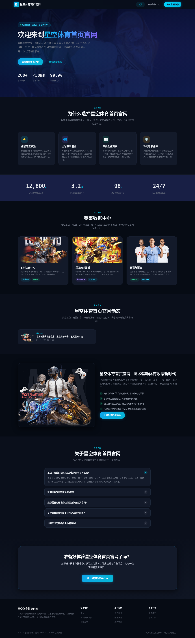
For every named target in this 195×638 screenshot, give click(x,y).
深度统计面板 (82, 267)
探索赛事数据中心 (30, 61)
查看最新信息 (55, 61)
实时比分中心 (28, 267)
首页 (140, 4)
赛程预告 (118, 622)
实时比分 (118, 613)
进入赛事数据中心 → (97, 578)
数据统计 (118, 617)
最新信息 (84, 622)
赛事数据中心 (154, 4)
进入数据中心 (173, 4)
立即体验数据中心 (112, 415)
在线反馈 (152, 617)
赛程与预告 (136, 267)
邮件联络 (152, 613)
